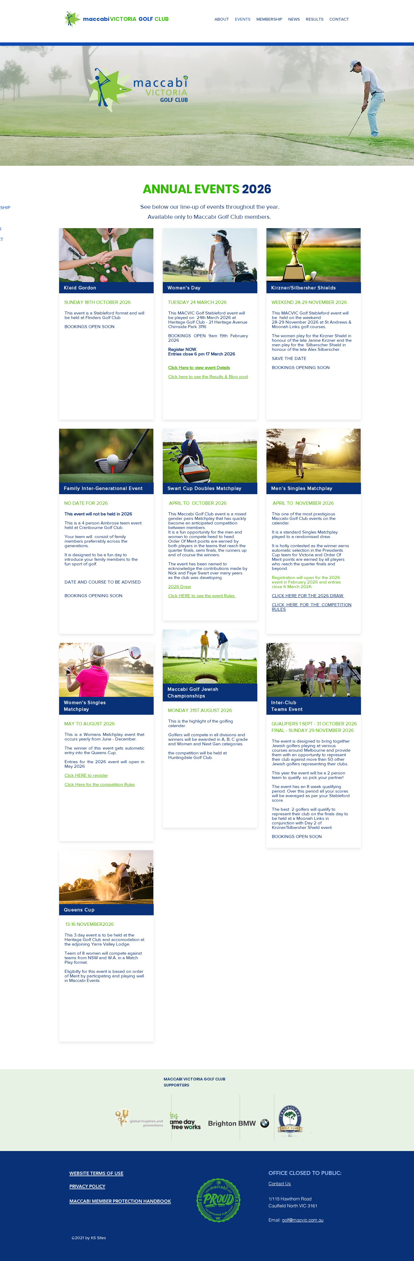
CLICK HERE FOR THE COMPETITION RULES (312, 607)
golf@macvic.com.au (302, 1220)
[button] (222, 19)
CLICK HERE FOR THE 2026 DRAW (308, 595)
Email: (275, 1220)
